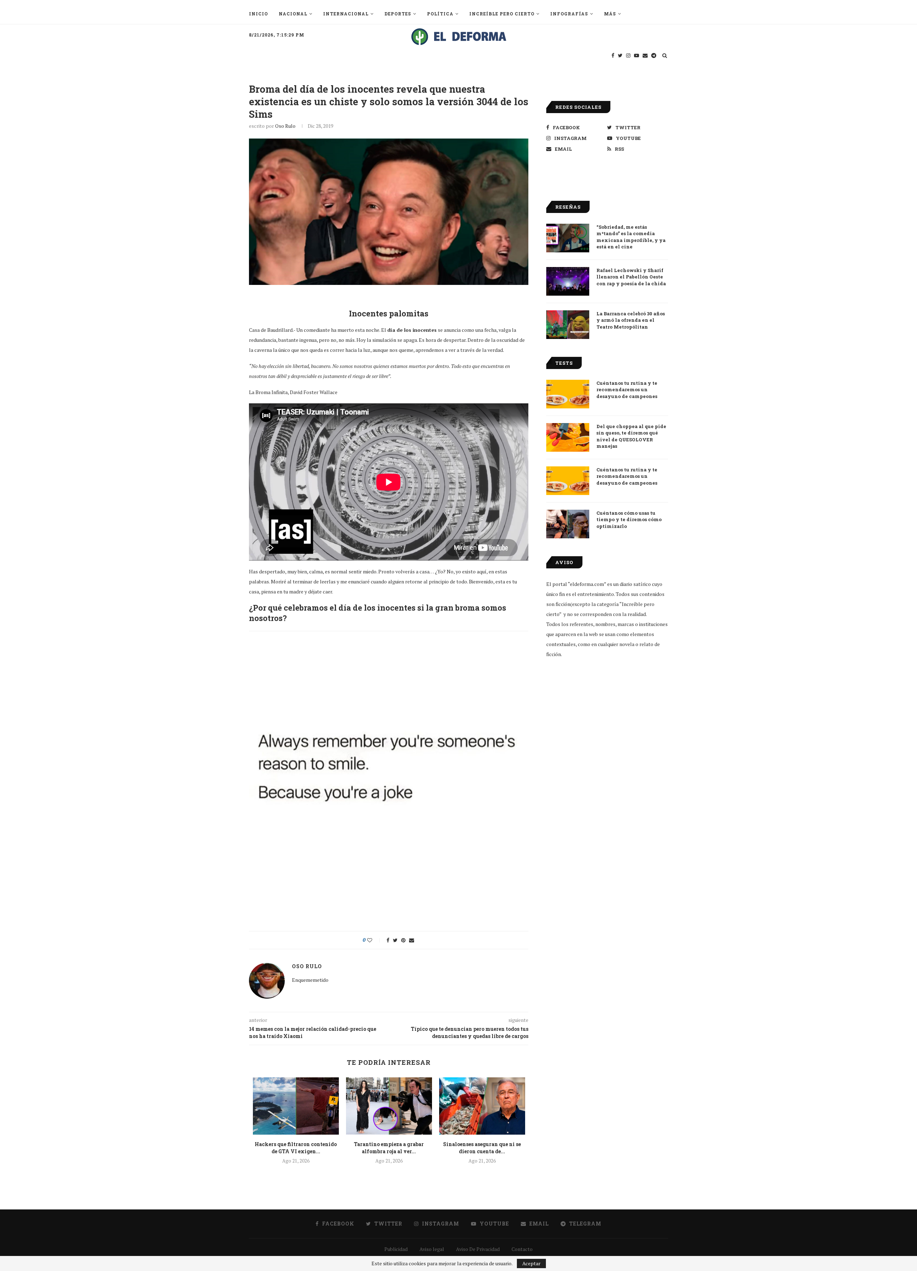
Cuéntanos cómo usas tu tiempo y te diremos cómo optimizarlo (629, 519)
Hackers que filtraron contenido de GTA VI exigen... (296, 1148)
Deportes (397, 13)
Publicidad (396, 1249)
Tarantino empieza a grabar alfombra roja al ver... (389, 1148)
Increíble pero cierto (501, 13)
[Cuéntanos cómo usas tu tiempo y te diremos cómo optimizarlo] (567, 524)
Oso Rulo (285, 125)
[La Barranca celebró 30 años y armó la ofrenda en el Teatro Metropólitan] (567, 324)
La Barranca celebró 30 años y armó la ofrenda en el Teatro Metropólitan (630, 320)
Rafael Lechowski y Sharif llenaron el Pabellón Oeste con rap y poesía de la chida (631, 276)
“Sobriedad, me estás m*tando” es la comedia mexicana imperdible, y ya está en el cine (631, 237)
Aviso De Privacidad (478, 1249)
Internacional (346, 13)
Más (610, 13)
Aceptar (531, 1263)
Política (440, 13)
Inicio (258, 13)
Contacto (522, 1249)
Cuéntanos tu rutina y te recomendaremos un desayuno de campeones (626, 389)
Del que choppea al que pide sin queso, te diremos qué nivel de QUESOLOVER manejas (631, 436)
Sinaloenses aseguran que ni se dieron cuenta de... (482, 1148)
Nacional (293, 13)
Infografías (569, 13)
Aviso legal (431, 1249)
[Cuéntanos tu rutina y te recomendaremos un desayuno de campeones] (567, 394)
